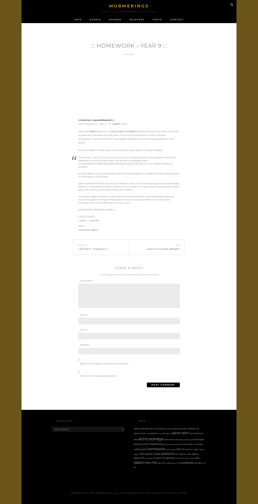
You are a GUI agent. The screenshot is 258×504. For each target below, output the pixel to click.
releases (137, 19)
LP (183, 449)
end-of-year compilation (124, 131)
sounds (115, 19)
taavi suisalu (190, 458)
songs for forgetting (163, 458)
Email (84, 329)
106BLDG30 (139, 428)
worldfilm (198, 463)
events (95, 19)
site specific (148, 458)
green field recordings (172, 444)
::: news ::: (82, 220)
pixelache (168, 453)
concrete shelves (165, 433)
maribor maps (191, 449)
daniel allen (180, 433)
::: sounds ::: (94, 220)
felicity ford (139, 444)
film (148, 444)
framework (156, 444)
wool (178, 463)
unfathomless (171, 463)
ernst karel (198, 439)
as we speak (158, 428)
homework (84, 230)
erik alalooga (187, 440)
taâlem (117, 124)
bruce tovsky (171, 428)
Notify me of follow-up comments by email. (104, 363)
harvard (184, 444)
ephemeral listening (173, 439)
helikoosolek (140, 449)
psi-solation (180, 454)
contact (177, 19)
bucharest (182, 428)
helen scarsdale (195, 444)
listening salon (171, 449)
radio (157, 19)
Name (84, 314)
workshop (187, 462)
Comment (86, 280)
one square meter (150, 453)
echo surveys (151, 438)
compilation (152, 433)
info (78, 19)
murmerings (129, 5)
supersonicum (180, 458)
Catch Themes (177, 493)
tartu (197, 458)
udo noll (161, 463)
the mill (151, 463)
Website (84, 344)
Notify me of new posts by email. (98, 376)
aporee (149, 428)
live (179, 449)
